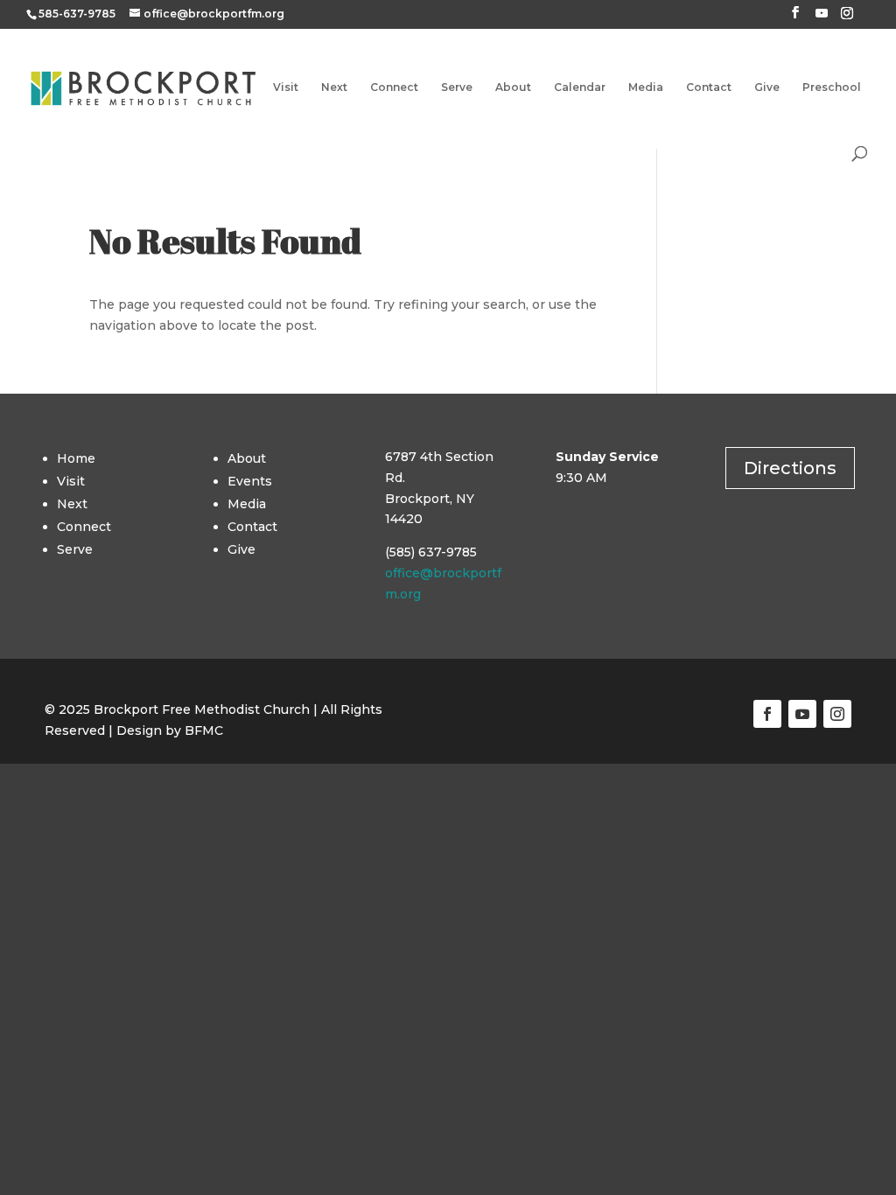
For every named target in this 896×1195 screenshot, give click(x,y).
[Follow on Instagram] (837, 714)
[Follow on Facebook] (767, 714)
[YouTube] (822, 18)
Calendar (580, 87)
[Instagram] (847, 18)
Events (250, 481)
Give (767, 87)
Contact (709, 87)
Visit (285, 87)
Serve (456, 87)
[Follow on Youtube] (802, 714)
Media (645, 87)
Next (334, 87)
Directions (790, 468)
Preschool (831, 87)
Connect (394, 87)
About (513, 87)
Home (76, 458)
